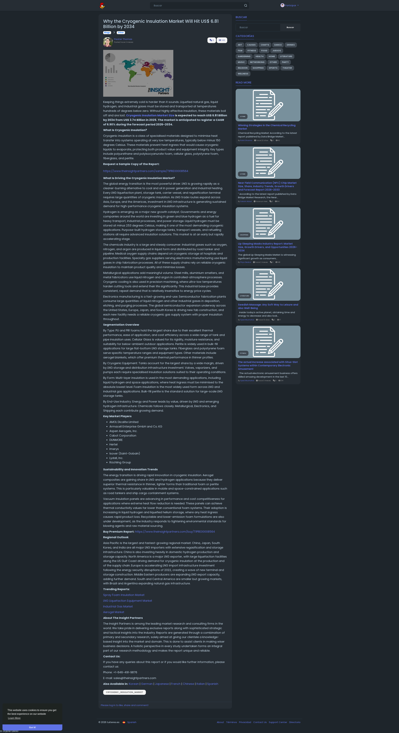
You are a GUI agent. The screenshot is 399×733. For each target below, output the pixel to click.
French (175, 684)
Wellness (243, 73)
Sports (273, 67)
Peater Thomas (123, 39)
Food (264, 50)
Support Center (278, 722)
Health (260, 56)
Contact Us (260, 722)
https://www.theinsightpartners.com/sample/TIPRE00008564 (145, 171)
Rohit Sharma (246, 140)
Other (121, 32)
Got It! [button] (32, 727)
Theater (287, 67)
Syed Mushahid (247, 319)
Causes (251, 44)
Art (240, 44)
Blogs (107, 32)
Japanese (162, 684)
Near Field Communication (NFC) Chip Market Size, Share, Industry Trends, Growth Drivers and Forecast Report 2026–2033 (267, 186)
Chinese (188, 684)
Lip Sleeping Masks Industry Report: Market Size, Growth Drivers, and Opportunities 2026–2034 (267, 247)
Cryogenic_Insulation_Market (124, 692)
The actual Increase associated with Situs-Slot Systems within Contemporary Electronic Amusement (268, 365)
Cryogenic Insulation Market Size (150, 115)
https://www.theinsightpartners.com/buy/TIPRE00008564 (175, 532)
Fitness (252, 50)
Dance (278, 44)
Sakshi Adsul (246, 201)
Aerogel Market (113, 612)
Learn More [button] (14, 718)
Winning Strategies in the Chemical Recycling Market (267, 127)
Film (240, 50)
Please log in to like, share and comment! (125, 705)
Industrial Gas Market (118, 606)
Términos (232, 722)
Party (285, 62)
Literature (286, 56)
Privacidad (245, 722)
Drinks (291, 44)
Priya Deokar (245, 262)
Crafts (265, 44)
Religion (243, 67)
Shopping (258, 67)
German (147, 684)
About (221, 722)
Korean (134, 684)
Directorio (294, 722)
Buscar (290, 27)
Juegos (276, 50)
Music (241, 62)
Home (272, 56)
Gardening (244, 56)
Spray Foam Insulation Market (123, 595)
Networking (257, 62)
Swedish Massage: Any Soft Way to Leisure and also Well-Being (268, 306)
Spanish (212, 684)
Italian (200, 684)
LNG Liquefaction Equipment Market (127, 601)
